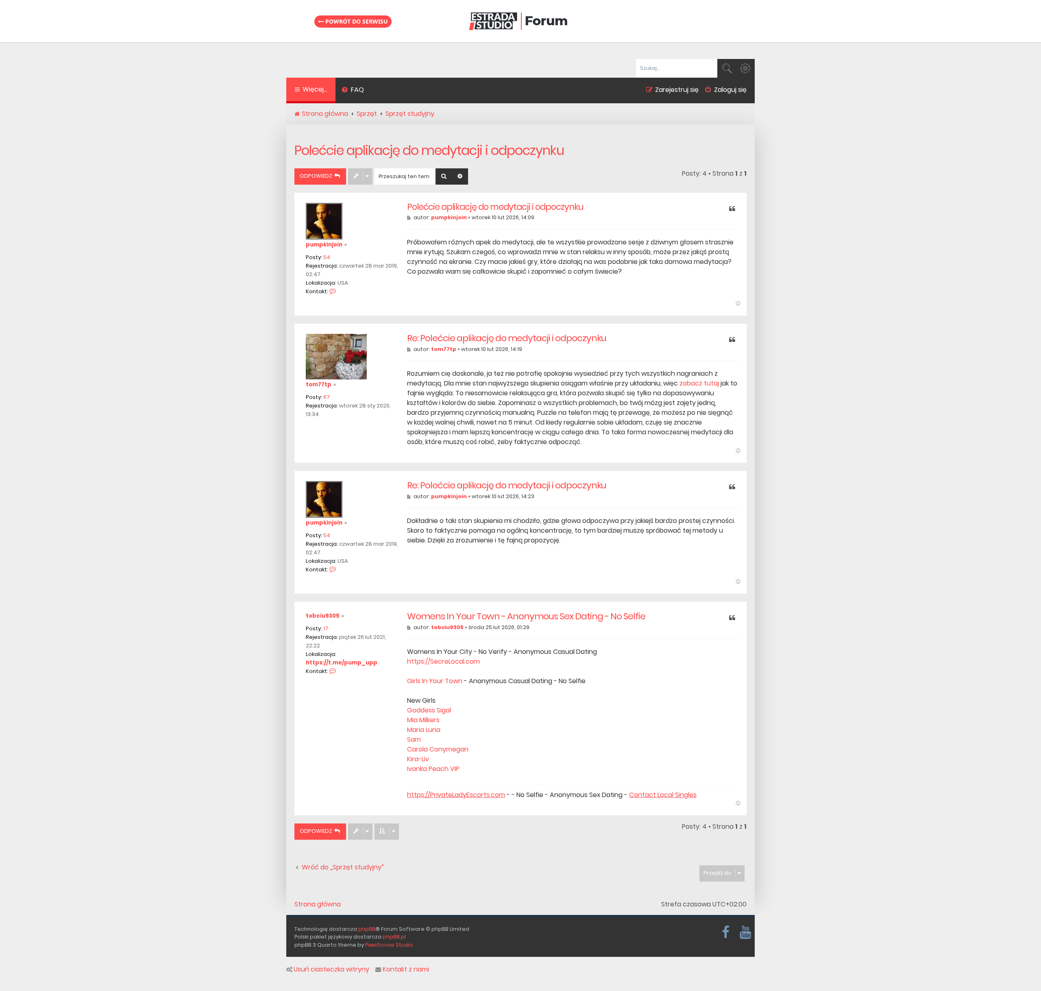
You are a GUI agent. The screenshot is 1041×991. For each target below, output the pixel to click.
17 (325, 628)
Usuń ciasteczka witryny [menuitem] (331, 969)
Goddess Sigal (429, 710)
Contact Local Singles (663, 795)
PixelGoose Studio (389, 944)
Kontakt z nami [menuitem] (406, 969)
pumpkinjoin (324, 244)
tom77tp (318, 384)
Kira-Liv (418, 759)
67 (326, 397)
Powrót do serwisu (356, 21)
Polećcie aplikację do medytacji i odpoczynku (429, 150)
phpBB (366, 929)
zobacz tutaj (699, 383)
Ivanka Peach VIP (433, 768)
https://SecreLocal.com (443, 661)
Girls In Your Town (434, 681)
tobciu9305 (323, 616)
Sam (414, 739)
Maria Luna (423, 729)
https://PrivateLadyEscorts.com (456, 795)
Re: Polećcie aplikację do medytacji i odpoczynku (506, 338)
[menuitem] (352, 91)
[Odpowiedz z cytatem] (732, 209)
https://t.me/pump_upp (341, 662)
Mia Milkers (423, 720)
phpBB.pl (394, 936)
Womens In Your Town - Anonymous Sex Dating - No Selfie (526, 616)
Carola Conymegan (437, 749)
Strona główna (317, 904)
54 (326, 257)
